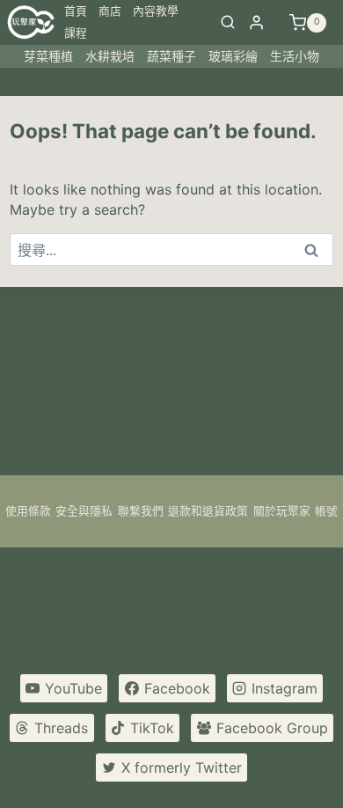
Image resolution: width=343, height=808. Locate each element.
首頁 (75, 11)
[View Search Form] (228, 23)
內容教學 (156, 11)
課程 (75, 33)
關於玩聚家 (281, 511)
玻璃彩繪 (233, 55)
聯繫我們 (141, 511)
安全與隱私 (84, 511)
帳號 (326, 511)
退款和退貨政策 (208, 511)
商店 (110, 11)
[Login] (256, 22)
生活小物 (294, 55)
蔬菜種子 (171, 55)
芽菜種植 (48, 55)
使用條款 (28, 511)
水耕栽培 (110, 55)
